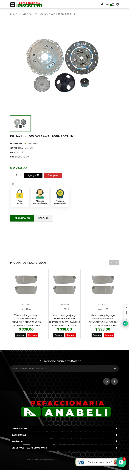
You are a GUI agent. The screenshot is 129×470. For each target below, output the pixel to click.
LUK (22, 152)
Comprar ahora (53, 175)
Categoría (16, 148)
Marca (14, 152)
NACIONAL (26, 304)
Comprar (32, 335)
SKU (12, 156)
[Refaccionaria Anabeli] (97, 461)
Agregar (20, 335)
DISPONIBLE (16, 143)
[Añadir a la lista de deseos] (12, 184)
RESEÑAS (43, 218)
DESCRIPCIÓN (22, 218)
